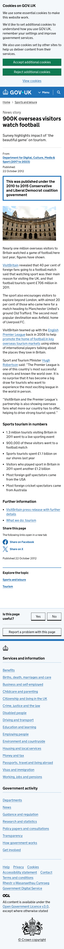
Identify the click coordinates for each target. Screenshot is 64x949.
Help (6, 867)
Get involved (12, 850)
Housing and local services (22, 748)
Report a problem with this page (32, 632)
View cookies (32, 80)
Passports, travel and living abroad (28, 763)
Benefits (9, 670)
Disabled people (14, 713)
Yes (40, 616)
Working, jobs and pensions (22, 777)
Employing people (16, 734)
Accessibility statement (20, 872)
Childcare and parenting (20, 691)
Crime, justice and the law (21, 706)
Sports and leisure (26, 102)
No (56, 616)
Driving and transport (18, 720)
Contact (46, 872)
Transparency (13, 836)
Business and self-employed (23, 684)
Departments (12, 800)
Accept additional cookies (32, 62)
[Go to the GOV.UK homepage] (17, 92)
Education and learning (19, 727)
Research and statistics (20, 821)
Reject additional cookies (32, 72)
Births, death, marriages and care (27, 677)
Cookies (33, 867)
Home (6, 102)
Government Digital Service (22, 888)
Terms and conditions (18, 878)
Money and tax (13, 755)
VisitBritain (10, 265)
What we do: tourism (21, 520)
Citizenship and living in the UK (25, 699)
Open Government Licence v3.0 (26, 906)
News (7, 807)
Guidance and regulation (20, 814)
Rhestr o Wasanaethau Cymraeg (26, 883)
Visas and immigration (18, 770)
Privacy (18, 867)
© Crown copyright (32, 940)
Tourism (8, 586)
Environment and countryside (24, 741)
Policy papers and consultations (26, 829)
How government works (20, 843)
